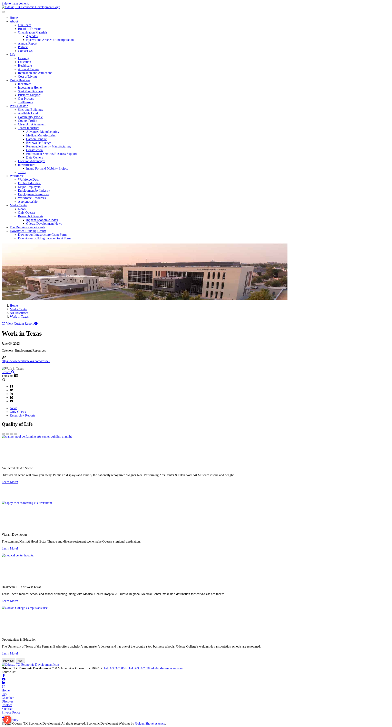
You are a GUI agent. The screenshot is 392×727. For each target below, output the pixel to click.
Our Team (24, 25)
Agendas (32, 36)
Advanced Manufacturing (42, 131)
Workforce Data (28, 179)
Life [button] (12, 54)
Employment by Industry (34, 190)
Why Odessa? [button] (19, 106)
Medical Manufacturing (41, 135)
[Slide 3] (11, 433)
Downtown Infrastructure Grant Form (42, 234)
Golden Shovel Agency (150, 723)
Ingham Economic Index (42, 220)
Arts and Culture (28, 69)
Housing (23, 58)
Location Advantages (31, 161)
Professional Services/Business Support (51, 153)
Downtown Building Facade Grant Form (44, 238)
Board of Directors (30, 28)
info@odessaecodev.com (166, 668)
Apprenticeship (28, 201)
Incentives (24, 84)
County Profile (27, 120)
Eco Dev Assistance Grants (27, 227)
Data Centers (34, 157)
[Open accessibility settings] (7, 720)
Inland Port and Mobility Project (47, 168)
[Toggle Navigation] (3, 11)
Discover (7, 701)
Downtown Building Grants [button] (28, 231)
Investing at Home (30, 87)
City (4, 694)
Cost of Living (27, 76)
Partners (23, 47)
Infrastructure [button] (26, 164)
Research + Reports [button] (30, 216)
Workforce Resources (32, 198)
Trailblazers (25, 102)
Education (24, 62)
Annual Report (27, 43)
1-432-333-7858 (139, 668)
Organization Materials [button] (32, 32)
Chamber (7, 697)
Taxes (22, 172)
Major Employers (29, 187)
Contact (7, 705)
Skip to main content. (15, 3)
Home (14, 17)
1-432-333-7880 (114, 668)
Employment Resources (33, 194)
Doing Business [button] (20, 80)
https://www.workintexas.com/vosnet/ (26, 361)
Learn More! (10, 482)
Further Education (29, 183)
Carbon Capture (36, 139)
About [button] (14, 21)
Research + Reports (22, 415)
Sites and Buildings (30, 109)
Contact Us (25, 50)
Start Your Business (30, 91)
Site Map (7, 708)
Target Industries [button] (28, 128)
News (22, 209)
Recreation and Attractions (35, 73)
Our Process (26, 98)
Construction (34, 150)
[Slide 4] (15, 433)
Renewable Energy (38, 142)
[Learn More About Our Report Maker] (36, 323)
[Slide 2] (7, 433)
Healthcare (25, 65)
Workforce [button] (16, 176)
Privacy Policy (11, 712)
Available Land (28, 113)
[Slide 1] (3, 433)
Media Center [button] (18, 205)
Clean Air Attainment (31, 124)
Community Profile (30, 117)
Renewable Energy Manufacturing (48, 146)
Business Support (29, 95)
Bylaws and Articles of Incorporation (50, 39)
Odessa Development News (44, 223)
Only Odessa (26, 212)
